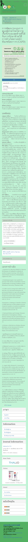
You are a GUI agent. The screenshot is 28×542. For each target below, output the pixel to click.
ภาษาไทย (6, 418)
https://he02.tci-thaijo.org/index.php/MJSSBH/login (12, 536)
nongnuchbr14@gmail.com (15, 533)
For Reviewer (7, 495)
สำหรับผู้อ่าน (7, 429)
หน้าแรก (5, 17)
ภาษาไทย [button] (8, 1)
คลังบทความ (13, 17)
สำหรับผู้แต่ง (7, 432)
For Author (7, 492)
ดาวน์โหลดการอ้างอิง (8, 243)
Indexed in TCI (7, 446)
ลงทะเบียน (16, 1)
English (6, 415)
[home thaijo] (14, 462)
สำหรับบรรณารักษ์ (9, 435)
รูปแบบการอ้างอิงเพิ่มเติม (9, 241)
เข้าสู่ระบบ (24, 1)
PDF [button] (14, 79)
